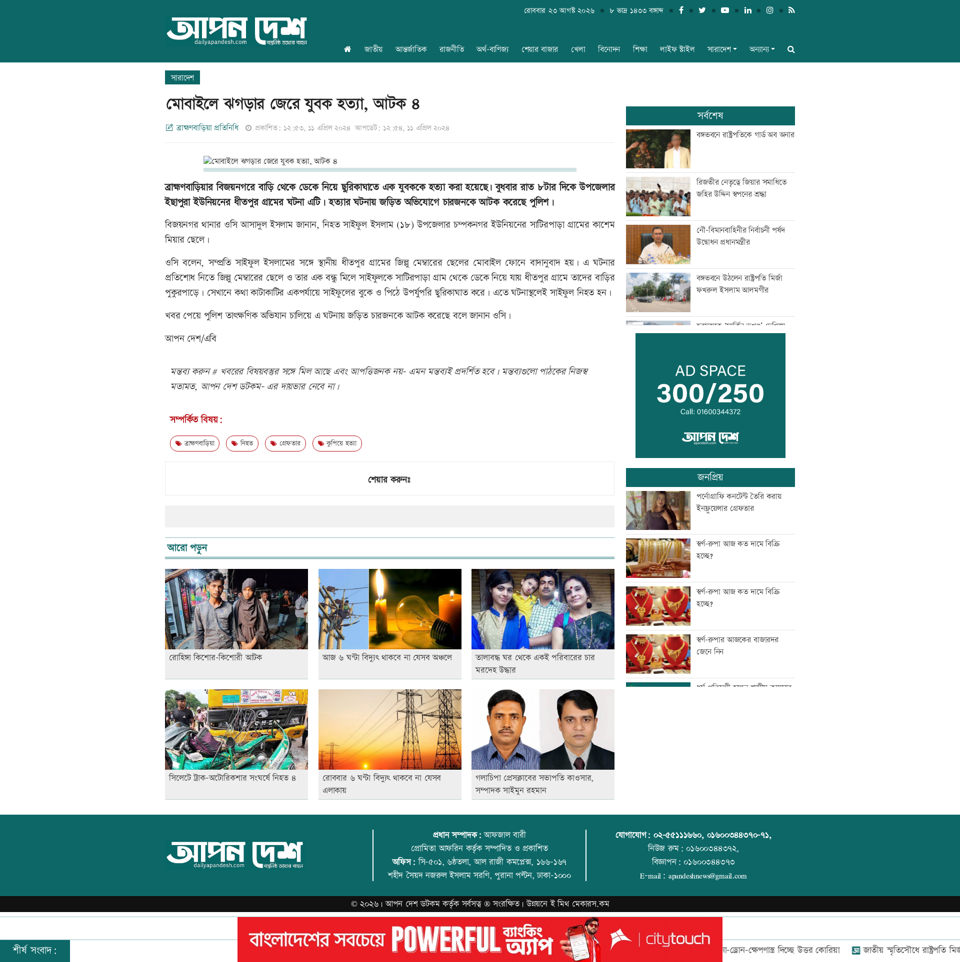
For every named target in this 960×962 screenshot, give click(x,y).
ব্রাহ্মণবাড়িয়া (198, 444)
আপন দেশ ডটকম (413, 904)
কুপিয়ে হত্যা (340, 444)
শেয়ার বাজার (540, 49)
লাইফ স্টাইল (677, 49)
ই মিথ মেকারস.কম (580, 904)
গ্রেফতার (288, 444)
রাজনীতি (452, 49)
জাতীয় (373, 49)
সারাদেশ (182, 78)
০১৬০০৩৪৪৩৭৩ (709, 862)
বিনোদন (609, 49)
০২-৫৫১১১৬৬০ (678, 835)
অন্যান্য (759, 49)
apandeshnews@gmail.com (707, 876)
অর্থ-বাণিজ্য (492, 49)
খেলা (578, 49)
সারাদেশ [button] (719, 49)
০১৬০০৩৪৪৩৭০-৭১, (739, 835)
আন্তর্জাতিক (411, 49)
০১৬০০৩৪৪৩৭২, (712, 849)
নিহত (245, 444)
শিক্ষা (640, 49)
